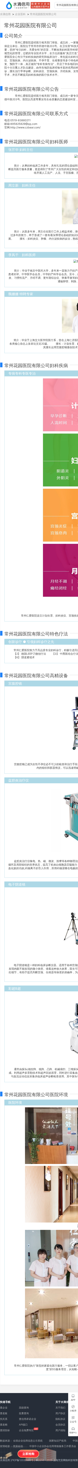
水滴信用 (5, 14)
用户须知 (60, 1430)
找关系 (3, 1418)
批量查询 (24, 1413)
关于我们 (60, 1407)
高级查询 (24, 1407)
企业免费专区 (26, 1430)
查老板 (3, 1413)
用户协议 (60, 1413)
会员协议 (60, 1424)
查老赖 (3, 1424)
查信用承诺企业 (27, 1418)
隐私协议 (60, 1418)
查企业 (3, 1407)
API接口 (23, 1424)
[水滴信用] (18, 5)
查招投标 (5, 1430)
